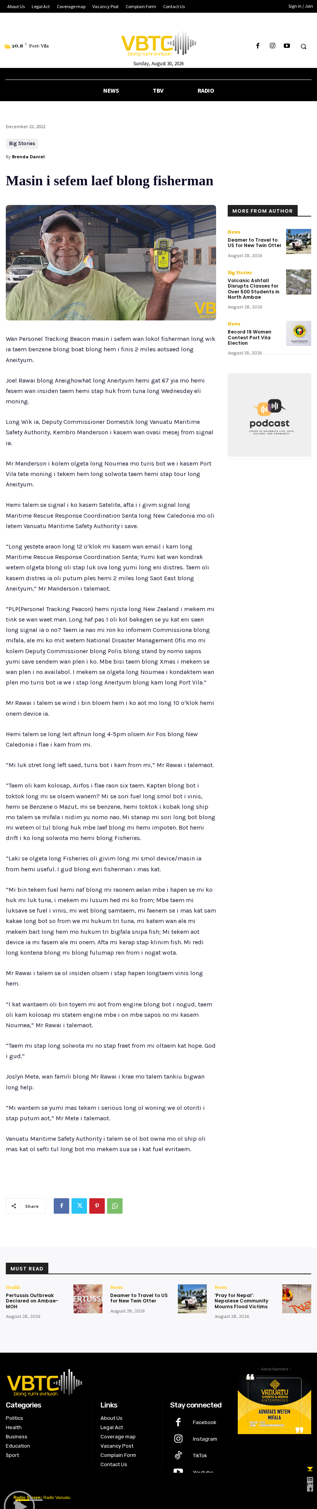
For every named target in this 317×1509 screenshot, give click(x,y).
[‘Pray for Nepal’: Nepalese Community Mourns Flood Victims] (296, 1298)
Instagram (205, 1439)
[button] (303, 46)
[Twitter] (79, 1206)
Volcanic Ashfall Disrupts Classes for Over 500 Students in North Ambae (254, 288)
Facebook (204, 1422)
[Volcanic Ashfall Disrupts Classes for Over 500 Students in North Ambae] (298, 282)
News (234, 231)
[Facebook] (258, 46)
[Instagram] (272, 46)
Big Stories (22, 143)
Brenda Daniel (28, 156)
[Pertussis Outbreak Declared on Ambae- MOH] (87, 1298)
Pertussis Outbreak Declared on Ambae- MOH (32, 1301)
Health (13, 1287)
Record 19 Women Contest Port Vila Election (249, 337)
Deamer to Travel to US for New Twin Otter (254, 243)
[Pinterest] (97, 1206)
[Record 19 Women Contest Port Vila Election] (298, 333)
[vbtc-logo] (116, 1381)
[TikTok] (178, 1456)
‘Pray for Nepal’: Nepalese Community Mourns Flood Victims (241, 1301)
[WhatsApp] (115, 1206)
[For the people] (158, 41)
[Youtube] (286, 46)
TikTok (200, 1455)
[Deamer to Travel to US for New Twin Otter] (298, 241)
